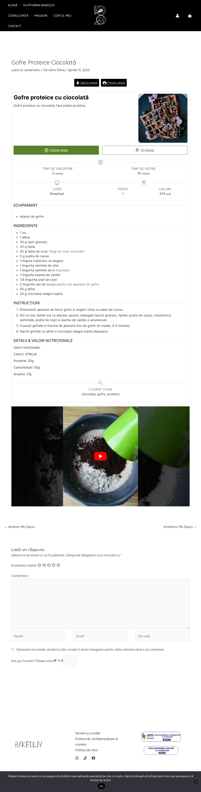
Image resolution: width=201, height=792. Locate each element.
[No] (196, 782)
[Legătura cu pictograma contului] (177, 15)
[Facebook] (93, 758)
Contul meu (62, 15)
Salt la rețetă (88, 82)
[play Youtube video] (100, 456)
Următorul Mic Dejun (180, 527)
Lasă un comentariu (25, 70)
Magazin (40, 15)
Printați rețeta (115, 82)
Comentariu (20, 576)
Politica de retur (86, 750)
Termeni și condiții (87, 733)
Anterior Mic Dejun (19, 527)
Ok (101, 786)
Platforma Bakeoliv (39, 5)
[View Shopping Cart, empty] (189, 16)
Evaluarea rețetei (23, 566)
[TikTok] (85, 758)
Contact (14, 26)
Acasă (12, 5)
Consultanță (18, 15)
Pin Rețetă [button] (147, 150)
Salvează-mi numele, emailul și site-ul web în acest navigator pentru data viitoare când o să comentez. (90, 649)
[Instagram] (77, 758)
